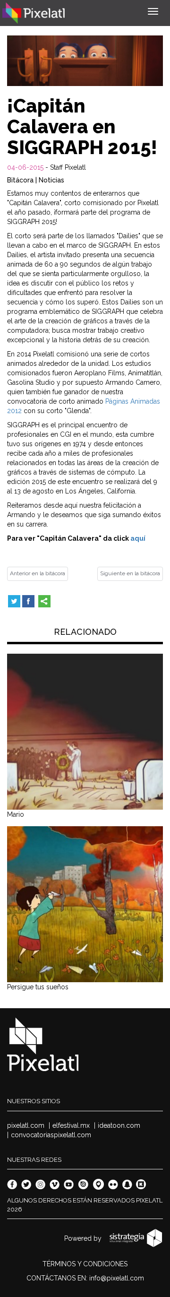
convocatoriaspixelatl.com (51, 1135)
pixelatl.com (25, 1125)
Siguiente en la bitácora (130, 573)
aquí (137, 538)
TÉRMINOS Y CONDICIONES (85, 1264)
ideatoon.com (119, 1125)
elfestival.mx (71, 1125)
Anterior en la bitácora (37, 573)
